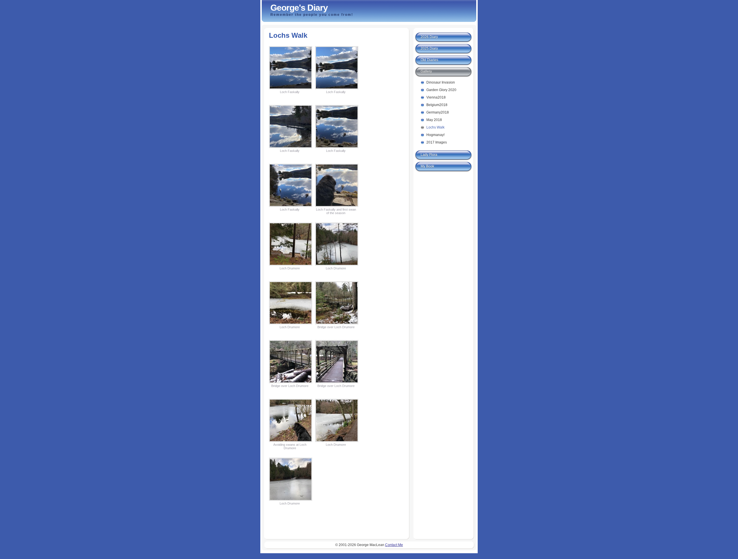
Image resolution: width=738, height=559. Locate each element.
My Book (427, 166)
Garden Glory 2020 (441, 90)
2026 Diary (429, 37)
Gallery (426, 71)
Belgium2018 (436, 105)
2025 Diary (429, 48)
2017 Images (436, 142)
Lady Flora (429, 155)
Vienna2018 (436, 97)
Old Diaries (429, 60)
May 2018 (434, 120)
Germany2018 (437, 112)
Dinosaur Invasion (440, 82)
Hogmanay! (435, 135)
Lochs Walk (435, 127)
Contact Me (394, 545)
